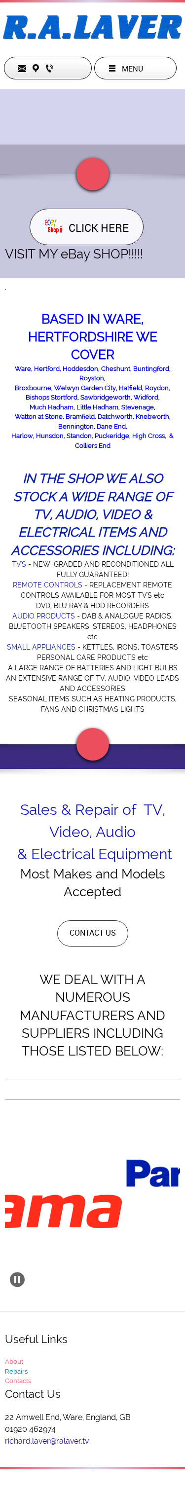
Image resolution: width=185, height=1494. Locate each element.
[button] (17, 1279)
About (14, 1361)
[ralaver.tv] (92, 29)
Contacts (18, 1381)
